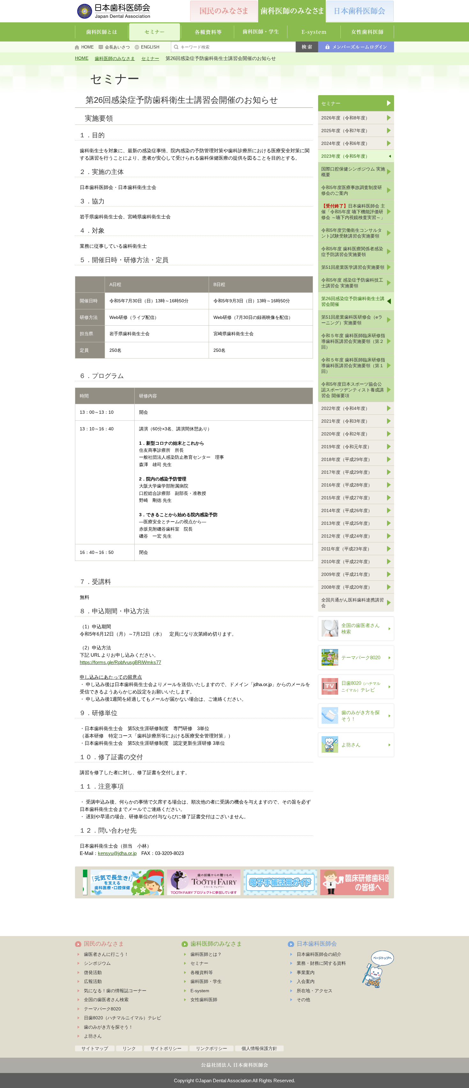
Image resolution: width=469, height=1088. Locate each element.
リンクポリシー (211, 1048)
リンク (129, 1048)
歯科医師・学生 (206, 981)
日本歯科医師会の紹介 (319, 954)
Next (389, 882)
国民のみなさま (104, 944)
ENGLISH (150, 47)
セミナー (150, 58)
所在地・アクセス (314, 990)
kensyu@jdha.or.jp (117, 853)
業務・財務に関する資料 (321, 963)
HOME (87, 47)
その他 (303, 999)
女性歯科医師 (203, 999)
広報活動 (93, 981)
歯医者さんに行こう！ (106, 954)
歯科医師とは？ (206, 954)
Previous (79, 882)
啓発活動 (93, 972)
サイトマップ (94, 1048)
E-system (199, 990)
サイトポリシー (166, 1048)
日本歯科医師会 (317, 944)
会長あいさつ (117, 47)
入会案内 (306, 981)
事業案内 (306, 972)
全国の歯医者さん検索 (106, 999)
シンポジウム (97, 963)
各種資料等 (201, 972)
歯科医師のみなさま (115, 58)
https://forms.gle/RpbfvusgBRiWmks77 (120, 662)
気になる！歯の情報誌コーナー (115, 990)
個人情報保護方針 (259, 1048)
